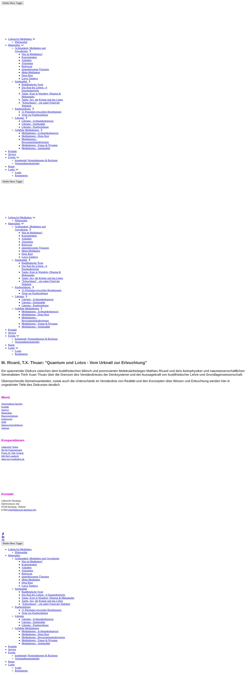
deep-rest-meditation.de (12, 459)
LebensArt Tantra (9, 447)
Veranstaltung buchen (11, 404)
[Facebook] (3, 534)
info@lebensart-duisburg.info (22, 510)
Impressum (6, 419)
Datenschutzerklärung (12, 425)
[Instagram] (3, 540)
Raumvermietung (9, 416)
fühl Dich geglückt (10, 456)
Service (5, 410)
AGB (3, 422)
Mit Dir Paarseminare (11, 450)
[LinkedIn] (3, 537)
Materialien (6, 413)
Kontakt (5, 407)
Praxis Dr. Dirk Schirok (12, 453)
